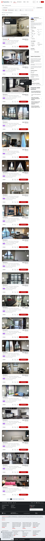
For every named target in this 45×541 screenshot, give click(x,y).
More (27, 1)
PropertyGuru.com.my (5, 516)
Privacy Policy (16, 539)
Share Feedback (13, 507)
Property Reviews (4, 523)
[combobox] (18, 8)
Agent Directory (4, 526)
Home (3, 5)
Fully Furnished (33, 84)
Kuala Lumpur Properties (36, 523)
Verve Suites (34, 533)
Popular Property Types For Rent (26, 531)
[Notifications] (39, 2)
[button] (33, 26)
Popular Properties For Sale (16, 522)
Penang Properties (35, 526)
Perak (33, 71)
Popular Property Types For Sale (17, 530)
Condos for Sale (14, 533)
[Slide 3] (15, 305)
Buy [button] (11, 1)
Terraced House (33, 60)
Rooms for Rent (24, 535)
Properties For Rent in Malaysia (27, 523)
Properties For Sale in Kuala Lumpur (16, 527)
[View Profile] (7, 18)
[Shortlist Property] (27, 18)
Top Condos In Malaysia (37, 530)
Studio (32, 80)
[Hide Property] (25, 18)
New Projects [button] (19, 1)
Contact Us (13, 505)
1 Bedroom (34, 80)
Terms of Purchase (22, 539)
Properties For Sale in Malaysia (16, 523)
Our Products (4, 507)
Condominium (37, 60)
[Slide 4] (15, 35)
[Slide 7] (17, 35)
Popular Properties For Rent (26, 522)
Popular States (35, 522)
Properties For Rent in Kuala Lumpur (26, 527)
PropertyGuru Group (5, 505)
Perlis (31, 71)
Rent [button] (14, 1)
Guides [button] (24, 1)
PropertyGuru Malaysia (5, 522)
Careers (3, 508)
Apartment (32, 61)
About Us (3, 506)
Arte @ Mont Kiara (35, 534)
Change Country (32, 505)
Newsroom (12, 506)
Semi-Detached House (37, 61)
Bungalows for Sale (15, 534)
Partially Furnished (38, 84)
